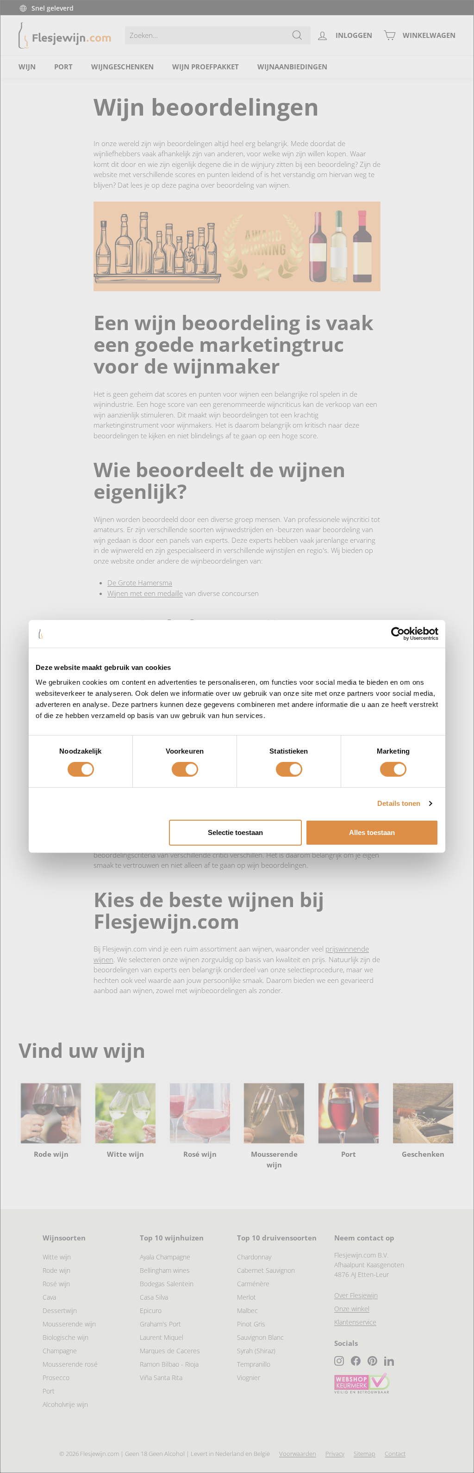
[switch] (185, 769)
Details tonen (398, 803)
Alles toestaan (372, 832)
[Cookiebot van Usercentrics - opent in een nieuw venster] (397, 634)
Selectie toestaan (235, 832)
